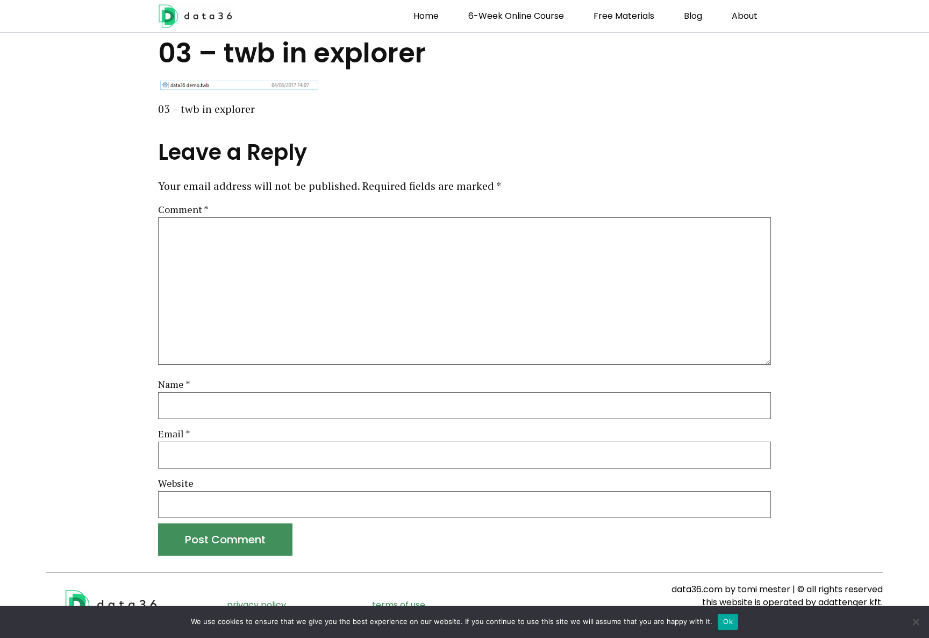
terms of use (398, 605)
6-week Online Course (516, 16)
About (745, 16)
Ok (728, 621)
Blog (693, 16)
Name (174, 385)
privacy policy (256, 605)
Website (176, 484)
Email (174, 434)
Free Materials (624, 16)
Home (426, 16)
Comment (183, 210)
